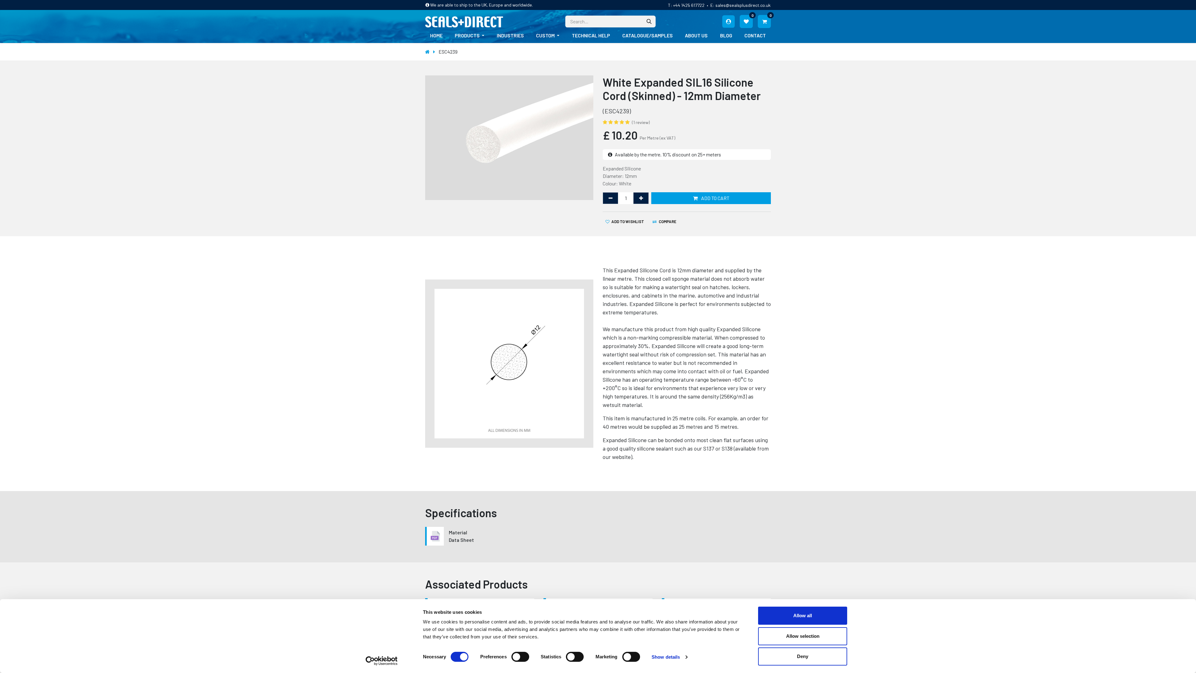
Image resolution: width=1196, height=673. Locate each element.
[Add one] (641, 198)
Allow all (802, 615)
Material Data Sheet (461, 536)
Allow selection (802, 636)
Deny (802, 656)
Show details (666, 657)
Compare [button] (667, 221)
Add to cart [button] (714, 198)
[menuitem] (436, 35)
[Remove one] (610, 198)
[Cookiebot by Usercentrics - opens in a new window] (381, 661)
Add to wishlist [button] (627, 221)
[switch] (520, 657)
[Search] (649, 21)
